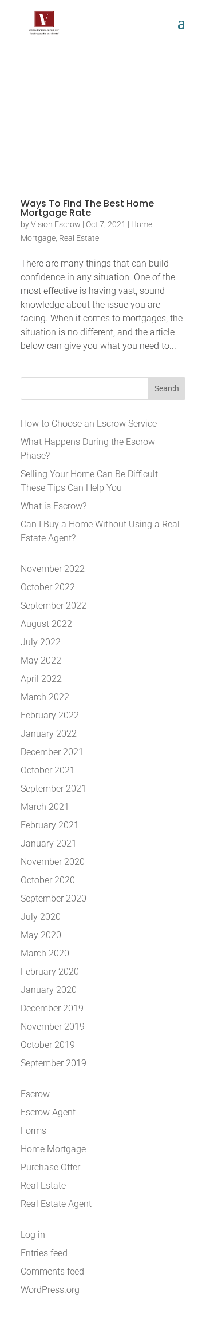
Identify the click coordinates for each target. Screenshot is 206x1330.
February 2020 (50, 971)
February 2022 (50, 715)
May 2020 (41, 935)
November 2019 (53, 1026)
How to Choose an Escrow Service (89, 423)
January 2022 (49, 733)
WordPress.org (50, 1289)
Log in (33, 1234)
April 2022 (41, 678)
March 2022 (45, 697)
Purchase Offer (50, 1167)
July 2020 (41, 916)
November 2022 (53, 568)
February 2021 (50, 825)
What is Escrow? (53, 506)
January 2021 (49, 843)
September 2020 (53, 898)
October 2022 (48, 587)
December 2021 (52, 752)
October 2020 (48, 880)
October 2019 (48, 1044)
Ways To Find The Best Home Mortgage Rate (87, 208)
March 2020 (45, 953)
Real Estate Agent (56, 1203)
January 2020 (49, 989)
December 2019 (52, 1008)
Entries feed (44, 1253)
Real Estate (79, 238)
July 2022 (41, 642)
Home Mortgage (53, 1149)
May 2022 (41, 660)
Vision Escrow (56, 224)
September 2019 (53, 1063)
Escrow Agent (48, 1112)
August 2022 (46, 623)
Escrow (35, 1094)
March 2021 (45, 806)
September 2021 (53, 788)
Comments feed (52, 1271)
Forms (33, 1130)
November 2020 (53, 861)
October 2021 (48, 770)
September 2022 (53, 605)
